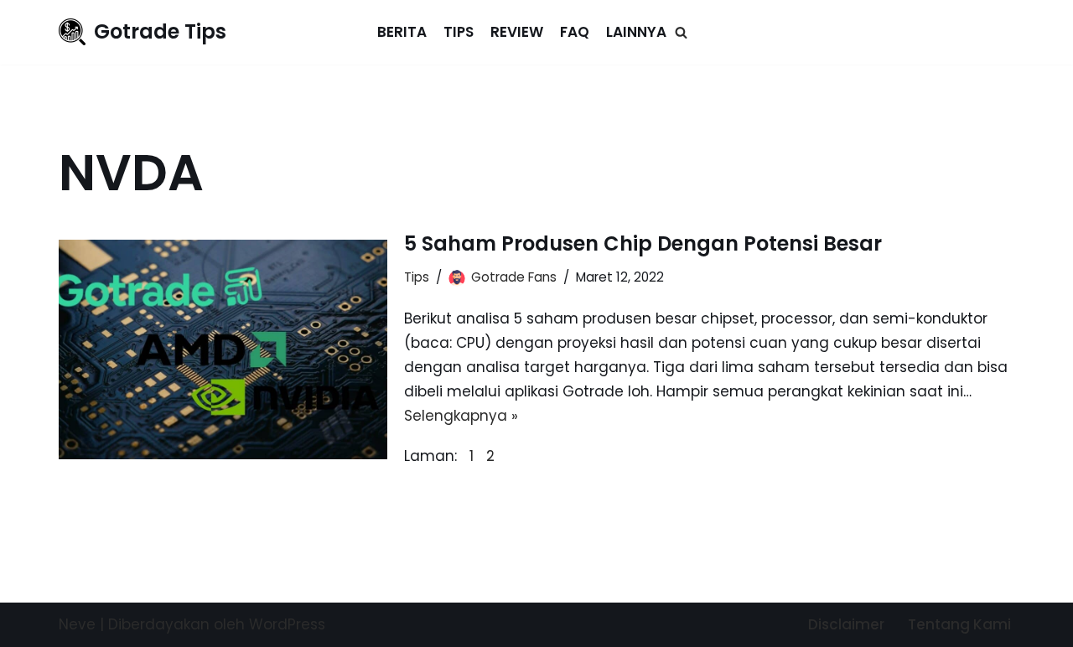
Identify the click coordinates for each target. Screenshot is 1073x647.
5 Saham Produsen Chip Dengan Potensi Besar (643, 243)
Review (516, 32)
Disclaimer (846, 624)
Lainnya (636, 32)
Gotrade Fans (514, 277)
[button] (681, 32)
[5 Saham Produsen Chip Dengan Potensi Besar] (223, 349)
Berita (402, 32)
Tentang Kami (959, 624)
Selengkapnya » (461, 416)
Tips (458, 32)
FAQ (574, 32)
